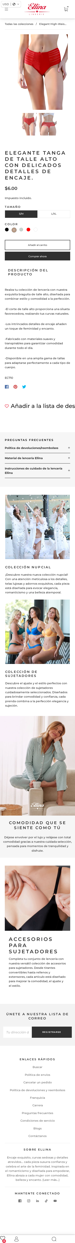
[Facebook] (6, 386)
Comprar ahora (37, 256)
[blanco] (36, 230)
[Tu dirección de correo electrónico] (17, 1032)
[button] (13, 72)
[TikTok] (46, 1201)
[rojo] (28, 230)
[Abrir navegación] (9, 9)
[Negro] (7, 230)
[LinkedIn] (37, 1201)
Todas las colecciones (19, 24)
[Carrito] (65, 9)
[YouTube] (55, 1201)
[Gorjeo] (24, 386)
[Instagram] (28, 1201)
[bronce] (14, 230)
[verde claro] (21, 230)
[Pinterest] (15, 386)
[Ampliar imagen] (37, 72)
